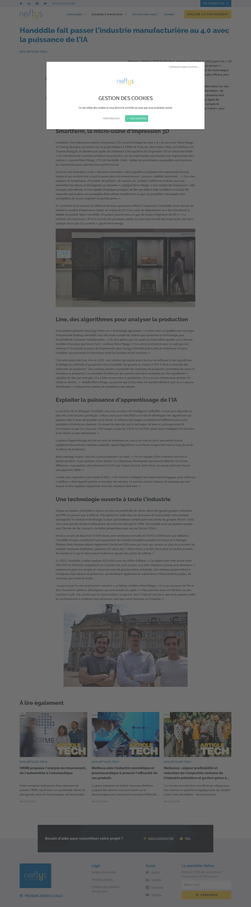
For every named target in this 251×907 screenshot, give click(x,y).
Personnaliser (111, 118)
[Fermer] (125, 453)
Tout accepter (138, 118)
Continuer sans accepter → (184, 67)
